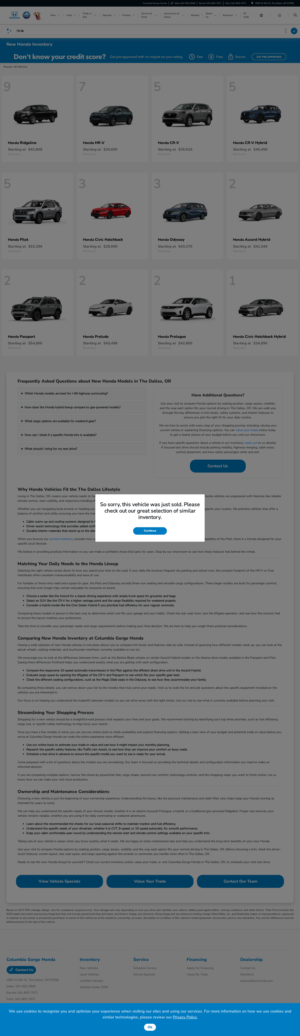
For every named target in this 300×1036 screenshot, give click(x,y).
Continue (150, 531)
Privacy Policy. (185, 1017)
